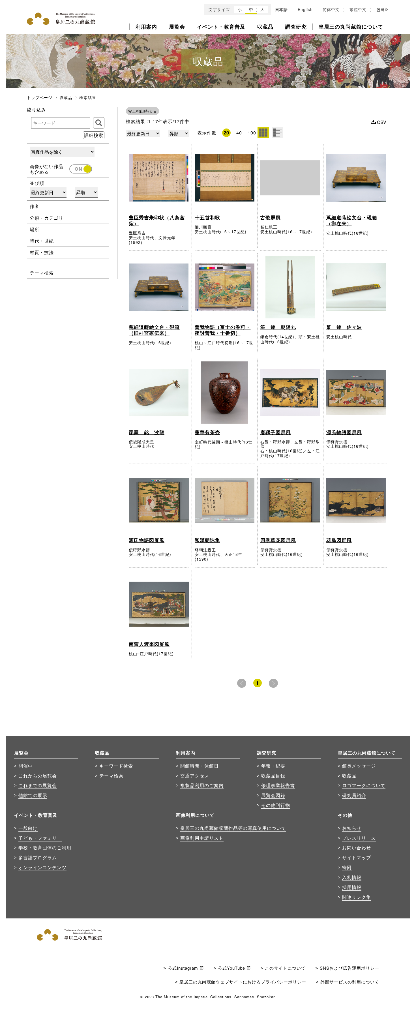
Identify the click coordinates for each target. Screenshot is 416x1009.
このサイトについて (285, 968)
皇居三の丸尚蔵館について (351, 26)
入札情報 (351, 877)
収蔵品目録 (273, 775)
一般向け (28, 827)
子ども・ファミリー (40, 837)
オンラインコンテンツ (42, 867)
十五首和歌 (207, 217)
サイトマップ (356, 857)
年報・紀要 (273, 765)
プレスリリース (359, 837)
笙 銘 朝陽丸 (278, 327)
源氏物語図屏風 (344, 432)
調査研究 (296, 26)
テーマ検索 (111, 775)
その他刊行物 (275, 805)
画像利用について (195, 815)
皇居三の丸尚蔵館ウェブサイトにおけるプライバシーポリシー (242, 982)
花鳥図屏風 (339, 540)
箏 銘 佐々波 (344, 327)
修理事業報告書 (278, 785)
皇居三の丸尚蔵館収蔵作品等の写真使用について (233, 827)
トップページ (39, 97)
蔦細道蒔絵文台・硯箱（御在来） (351, 220)
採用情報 (351, 887)
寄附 (347, 867)
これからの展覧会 (37, 775)
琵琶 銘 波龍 (146, 432)
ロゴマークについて (363, 785)
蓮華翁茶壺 (207, 432)
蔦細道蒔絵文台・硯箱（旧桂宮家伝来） (154, 330)
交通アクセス (194, 775)
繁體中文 (357, 9)
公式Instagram (183, 968)
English (305, 9)
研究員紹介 (354, 795)
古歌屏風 (270, 217)
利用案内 (146, 26)
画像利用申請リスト (202, 837)
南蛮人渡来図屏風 (149, 643)
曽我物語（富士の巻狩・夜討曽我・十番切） (223, 330)
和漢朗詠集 (207, 540)
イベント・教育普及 (221, 26)
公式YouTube (231, 968)
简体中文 (331, 9)
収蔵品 (265, 26)
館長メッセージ (359, 765)
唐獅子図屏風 (275, 432)
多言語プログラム (37, 857)
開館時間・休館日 (199, 765)
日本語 (281, 9)
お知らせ (351, 827)
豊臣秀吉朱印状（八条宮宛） (157, 220)
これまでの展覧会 (37, 785)
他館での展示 (32, 795)
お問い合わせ (356, 847)
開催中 (25, 765)
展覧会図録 (273, 795)
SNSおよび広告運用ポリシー (349, 968)
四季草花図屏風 (278, 540)
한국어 (382, 9)
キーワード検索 (116, 765)
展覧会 (177, 26)
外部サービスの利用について (349, 982)
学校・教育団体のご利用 (44, 847)
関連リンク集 (356, 897)
